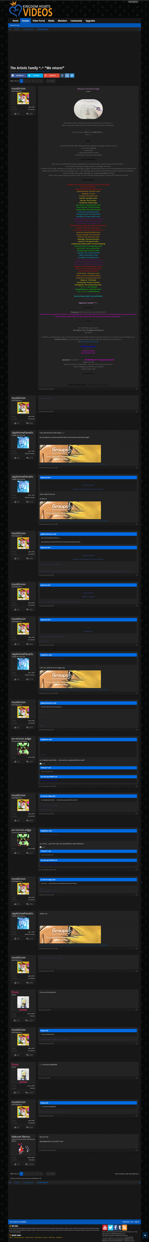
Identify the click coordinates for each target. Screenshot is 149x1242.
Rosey (40, 1010)
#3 (137, 467)
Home (15, 20)
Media (51, 20)
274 (31, 457)
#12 (137, 869)
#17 (137, 1043)
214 (48, 81)
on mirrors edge (21, 738)
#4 (137, 524)
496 (31, 113)
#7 (137, 645)
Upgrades (90, 20)
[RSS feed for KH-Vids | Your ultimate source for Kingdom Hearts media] (124, 1227)
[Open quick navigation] (139, 29)
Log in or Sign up (133, 2)
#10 (137, 786)
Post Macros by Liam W (119, 1232)
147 (31, 761)
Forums (25, 20)
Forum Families (23, 71)
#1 (137, 389)
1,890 (31, 1164)
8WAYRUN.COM (36, 1178)
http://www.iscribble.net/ (90, 341)
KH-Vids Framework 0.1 (114, 1235)
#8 (137, 693)
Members (62, 20)
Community (76, 20)
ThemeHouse (129, 1237)
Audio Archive (29, 1237)
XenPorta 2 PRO (14, 1178)
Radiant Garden (30, 453)
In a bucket (31, 109)
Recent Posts (14, 25)
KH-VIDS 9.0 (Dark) (18, 1222)
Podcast (45, 1237)
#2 (137, 411)
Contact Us (127, 1222)
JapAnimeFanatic (22, 432)
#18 (137, 1078)
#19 (137, 1116)
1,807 (31, 1020)
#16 (137, 1010)
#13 (137, 895)
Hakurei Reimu (21, 1136)
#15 (137, 971)
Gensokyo (32, 1160)
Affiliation (59, 1237)
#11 (137, 813)
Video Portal (39, 20)
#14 (137, 948)
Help (137, 1222)
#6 (137, 606)
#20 (137, 1150)
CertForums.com (129, 1241)
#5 (137, 575)
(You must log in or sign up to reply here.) (127, 1174)
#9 (137, 729)
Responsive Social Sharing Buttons (112, 1241)
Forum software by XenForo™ (118, 1232)
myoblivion (38, 71)
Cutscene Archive (19, 1237)
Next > (53, 81)
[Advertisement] (74, 49)
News (10, 1237)
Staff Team (52, 1237)
